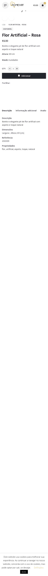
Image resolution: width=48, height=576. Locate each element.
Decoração (7, 163)
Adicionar (6, 178)
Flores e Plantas (9, 166)
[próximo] (11, 18)
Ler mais (29, 181)
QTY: (4, 68)
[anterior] (4, 18)
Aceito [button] (24, 572)
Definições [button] (39, 567)
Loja (4, 25)
